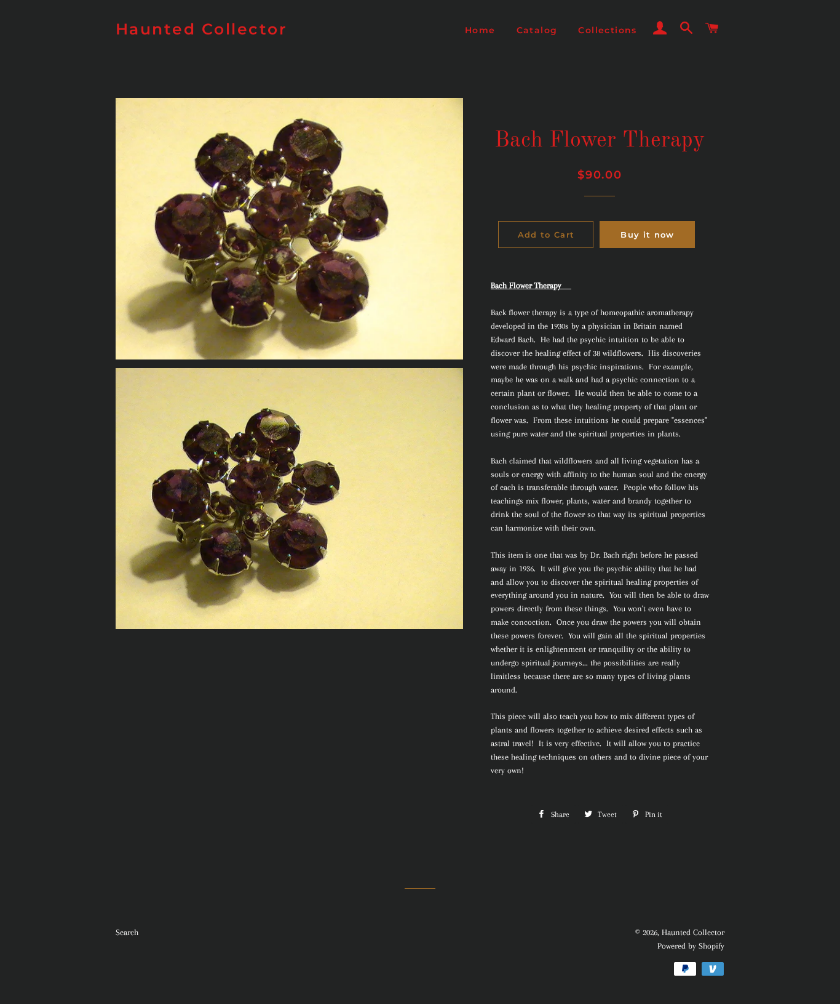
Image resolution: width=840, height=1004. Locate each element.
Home (480, 30)
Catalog (537, 30)
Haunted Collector (202, 29)
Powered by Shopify (690, 945)
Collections (607, 30)
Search (127, 932)
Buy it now (647, 234)
